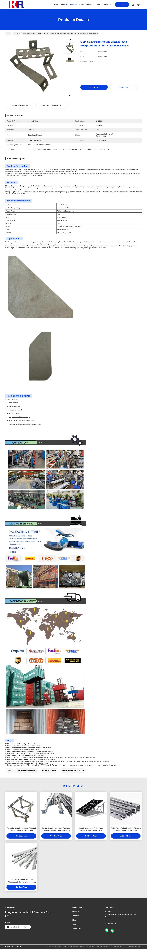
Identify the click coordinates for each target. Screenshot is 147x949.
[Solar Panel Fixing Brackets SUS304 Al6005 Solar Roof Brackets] (126, 809)
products (73, 4)
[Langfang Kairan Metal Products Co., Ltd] (17, 4)
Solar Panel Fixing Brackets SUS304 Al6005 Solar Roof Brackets (126, 829)
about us (64, 4)
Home (56, 4)
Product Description (52, 105)
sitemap (18, 946)
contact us (107, 4)
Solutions (75, 924)
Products (17, 33)
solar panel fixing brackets (72, 770)
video (98, 4)
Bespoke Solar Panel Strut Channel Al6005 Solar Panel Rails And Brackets (21, 829)
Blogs (74, 920)
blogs (81, 4)
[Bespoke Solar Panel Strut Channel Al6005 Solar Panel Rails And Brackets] (21, 809)
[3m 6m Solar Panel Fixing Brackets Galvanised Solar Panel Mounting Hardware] (56, 809)
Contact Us (76, 929)
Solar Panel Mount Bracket (32, 33)
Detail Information (20, 105)
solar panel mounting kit (26, 770)
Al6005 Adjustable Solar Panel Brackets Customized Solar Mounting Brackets (91, 829)
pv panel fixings (49, 770)
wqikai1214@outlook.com (19, 927)
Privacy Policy (10, 946)
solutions (89, 4)
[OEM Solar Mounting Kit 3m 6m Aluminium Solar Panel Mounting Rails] (21, 860)
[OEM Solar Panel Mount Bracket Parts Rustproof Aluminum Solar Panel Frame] (33, 65)
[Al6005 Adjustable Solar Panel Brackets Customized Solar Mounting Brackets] (91, 809)
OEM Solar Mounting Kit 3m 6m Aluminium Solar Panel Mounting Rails (21, 880)
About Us (75, 911)
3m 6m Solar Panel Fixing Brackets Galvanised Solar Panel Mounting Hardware (56, 829)
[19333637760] (107, 930)
